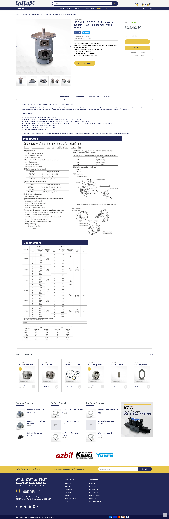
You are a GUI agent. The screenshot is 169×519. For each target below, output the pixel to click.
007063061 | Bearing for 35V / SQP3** (95, 365)
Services (68, 486)
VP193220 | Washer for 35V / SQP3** (142, 365)
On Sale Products (59, 403)
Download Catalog (85, 63)
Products (68, 492)
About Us (68, 483)
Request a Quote (94, 489)
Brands (67, 495)
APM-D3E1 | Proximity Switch (72, 409)
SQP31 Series (43, 104)
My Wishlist (92, 486)
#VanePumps (124, 133)
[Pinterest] (25, 506)
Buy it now (137, 48)
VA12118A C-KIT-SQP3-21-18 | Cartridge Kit (27, 365)
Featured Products (24, 403)
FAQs (66, 501)
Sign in (144, 8)
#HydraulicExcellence (113, 133)
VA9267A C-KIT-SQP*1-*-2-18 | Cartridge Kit (47, 365)
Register (150, 8)
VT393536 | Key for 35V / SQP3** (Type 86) (119, 365)
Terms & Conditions (95, 501)
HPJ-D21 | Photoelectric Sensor (70, 421)
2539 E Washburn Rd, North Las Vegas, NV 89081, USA (33, 499)
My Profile (92, 483)
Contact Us (68, 489)
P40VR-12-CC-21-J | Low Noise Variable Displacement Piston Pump (37, 421)
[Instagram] (29, 506)
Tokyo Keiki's (33, 104)
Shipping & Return (94, 495)
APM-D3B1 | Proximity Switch (70, 433)
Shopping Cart (93, 492)
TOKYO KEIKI (78, 20)
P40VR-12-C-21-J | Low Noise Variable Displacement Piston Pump (37, 410)
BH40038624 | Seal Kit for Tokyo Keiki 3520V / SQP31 (73, 365)
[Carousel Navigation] (151, 354)
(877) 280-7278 (28, 492)
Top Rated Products (95, 403)
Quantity (127, 33)
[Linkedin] (34, 506)
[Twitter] (21, 506)
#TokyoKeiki (101, 133)
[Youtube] (38, 506)
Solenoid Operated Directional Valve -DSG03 (36, 433)
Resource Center (70, 498)
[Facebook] (17, 506)
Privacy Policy (93, 498)
